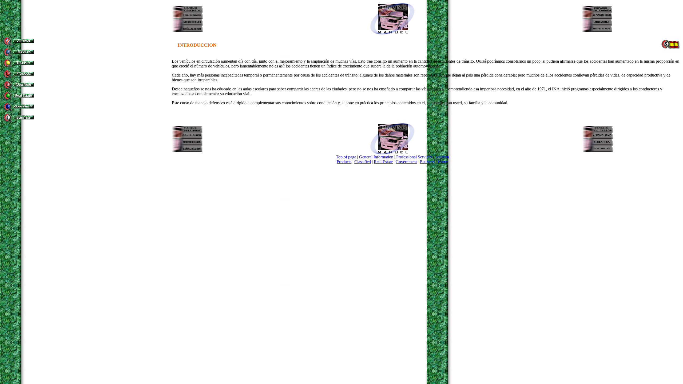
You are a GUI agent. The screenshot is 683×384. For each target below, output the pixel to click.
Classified (362, 161)
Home (443, 161)
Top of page (346, 157)
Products (344, 161)
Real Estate (383, 161)
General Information (376, 157)
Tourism (442, 157)
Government (406, 161)
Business (427, 161)
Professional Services (414, 157)
